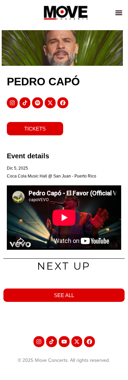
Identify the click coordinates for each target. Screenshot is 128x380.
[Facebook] (62, 102)
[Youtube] (64, 341)
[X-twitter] (50, 102)
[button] (119, 12)
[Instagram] (12, 102)
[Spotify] (37, 102)
